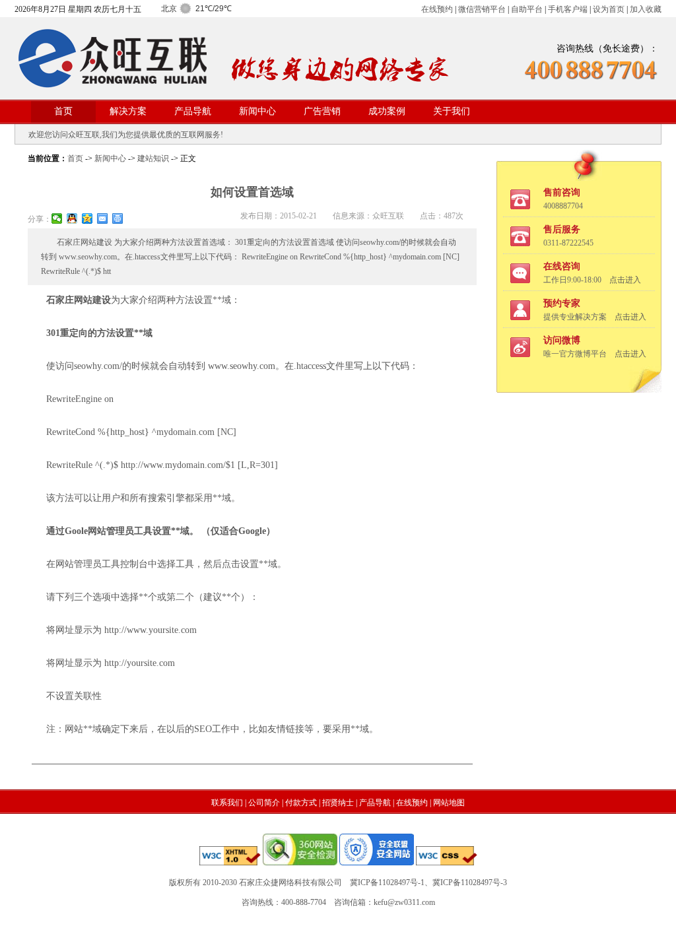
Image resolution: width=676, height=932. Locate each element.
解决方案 (128, 111)
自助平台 (527, 9)
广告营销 (322, 111)
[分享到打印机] (117, 218)
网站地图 (449, 802)
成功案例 (386, 111)
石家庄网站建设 (78, 300)
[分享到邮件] (102, 218)
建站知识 (153, 158)
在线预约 (437, 9)
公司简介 (264, 802)
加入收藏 (645, 9)
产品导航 (192, 111)
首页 (63, 111)
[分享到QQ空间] (87, 218)
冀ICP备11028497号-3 (469, 882)
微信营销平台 (482, 9)
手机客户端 (568, 9)
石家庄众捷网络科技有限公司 (290, 882)
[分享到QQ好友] (72, 218)
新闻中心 (257, 111)
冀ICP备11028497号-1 (387, 882)
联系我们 (227, 802)
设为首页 (609, 9)
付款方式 (301, 802)
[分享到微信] (57, 218)
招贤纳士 (338, 802)
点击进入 (625, 279)
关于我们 (451, 111)
